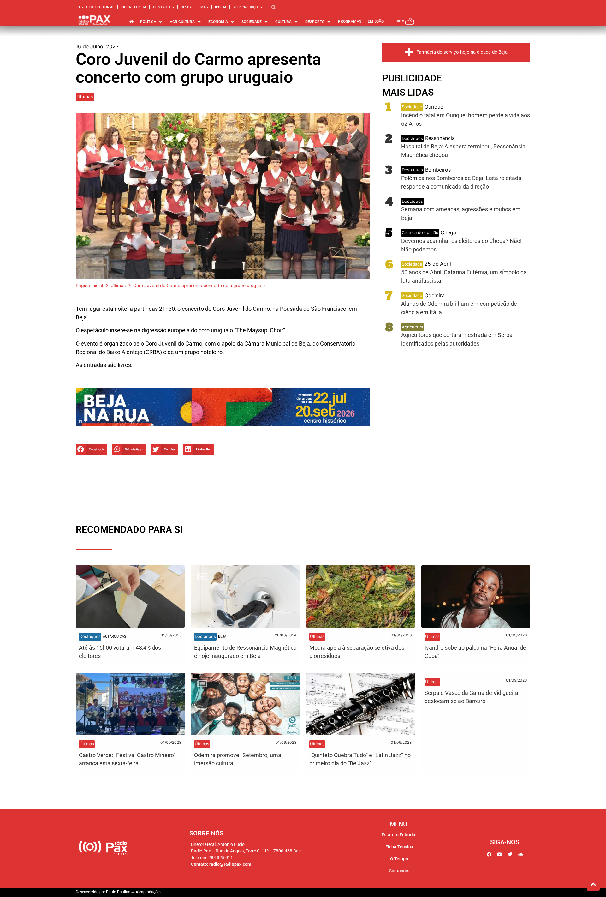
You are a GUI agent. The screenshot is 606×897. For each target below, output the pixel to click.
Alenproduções (247, 7)
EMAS (203, 7)
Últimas (85, 96)
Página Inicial (89, 285)
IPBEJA (220, 7)
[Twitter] (510, 854)
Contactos (163, 7)
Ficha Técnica (133, 7)
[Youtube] (499, 854)
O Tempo (399, 858)
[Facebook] (489, 854)
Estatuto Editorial (96, 7)
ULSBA (186, 7)
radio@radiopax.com (230, 864)
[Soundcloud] (520, 854)
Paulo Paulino (118, 892)
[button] (91, 449)
